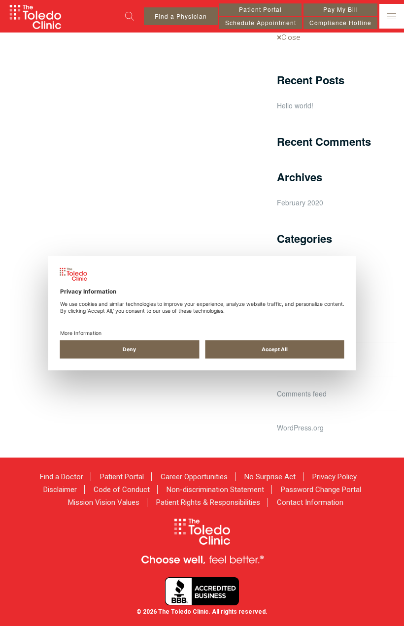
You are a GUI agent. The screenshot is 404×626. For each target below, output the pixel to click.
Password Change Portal (321, 489)
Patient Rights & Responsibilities (208, 502)
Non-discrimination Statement (215, 489)
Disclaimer (60, 489)
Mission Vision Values (103, 502)
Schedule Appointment (260, 22)
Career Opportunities (194, 476)
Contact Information (310, 502)
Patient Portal (260, 9)
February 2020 (300, 202)
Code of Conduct (122, 489)
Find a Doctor (61, 476)
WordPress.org (300, 427)
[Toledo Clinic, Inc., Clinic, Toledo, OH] (202, 591)
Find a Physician (181, 16)
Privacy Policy (334, 476)
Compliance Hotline (340, 22)
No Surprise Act (270, 476)
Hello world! (295, 105)
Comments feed (302, 393)
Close (291, 37)
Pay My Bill (340, 9)
